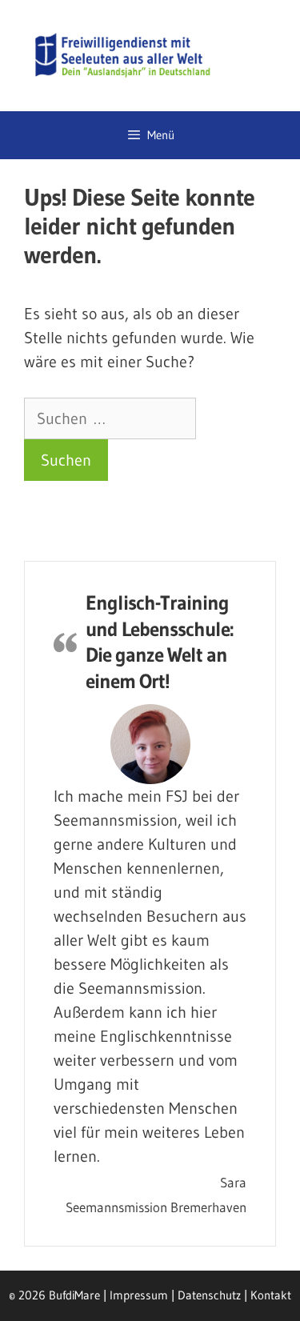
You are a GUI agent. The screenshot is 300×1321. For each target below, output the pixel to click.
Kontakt (270, 1295)
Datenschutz (209, 1295)
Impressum (139, 1295)
